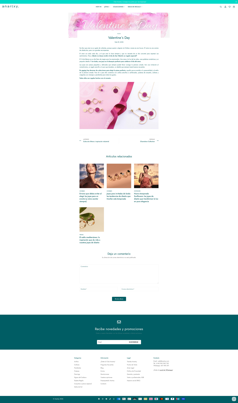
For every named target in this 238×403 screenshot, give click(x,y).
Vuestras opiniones (106, 377)
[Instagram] (102, 399)
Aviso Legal (130, 368)
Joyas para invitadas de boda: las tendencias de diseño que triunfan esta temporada (119, 196)
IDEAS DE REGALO (134, 7)
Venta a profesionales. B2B (135, 377)
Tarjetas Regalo (78, 380)
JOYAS (106, 7)
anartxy (84, 70)
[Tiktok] (110, 399)
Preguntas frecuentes (107, 365)
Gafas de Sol (78, 387)
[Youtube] (106, 399)
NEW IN (98, 7)
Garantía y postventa (133, 374)
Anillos (76, 362)
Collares (76, 365)
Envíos (103, 371)
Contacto (103, 384)
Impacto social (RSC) (133, 380)
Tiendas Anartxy (132, 362)
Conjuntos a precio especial (83, 384)
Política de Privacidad (134, 371)
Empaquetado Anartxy (107, 380)
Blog (119, 33)
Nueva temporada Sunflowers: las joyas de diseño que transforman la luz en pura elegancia (146, 197)
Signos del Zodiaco (80, 377)
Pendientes (77, 368)
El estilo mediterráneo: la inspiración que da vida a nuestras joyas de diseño (89, 240)
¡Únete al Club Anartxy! (108, 362)
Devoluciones (105, 374)
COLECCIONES (118, 7)
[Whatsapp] (114, 399)
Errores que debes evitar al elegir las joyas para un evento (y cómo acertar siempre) (90, 197)
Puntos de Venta (132, 365)
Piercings (77, 374)
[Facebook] (99, 399)
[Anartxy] (10, 7)
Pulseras (76, 371)
